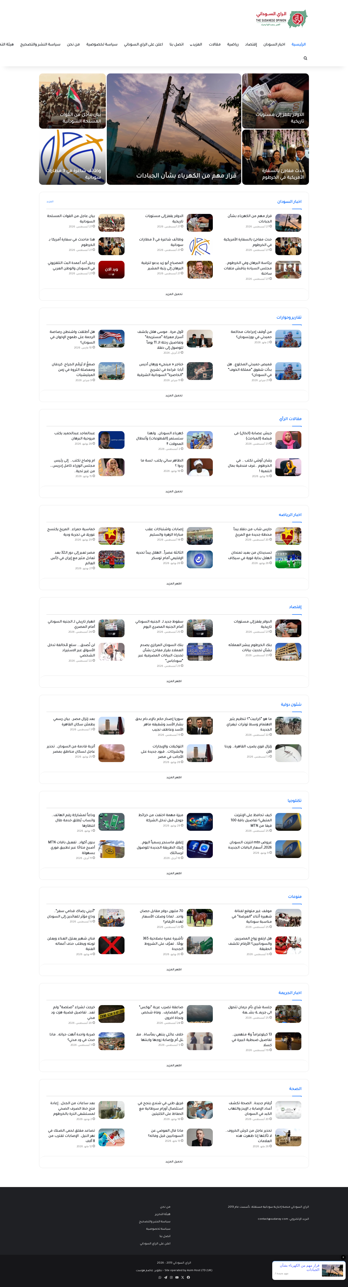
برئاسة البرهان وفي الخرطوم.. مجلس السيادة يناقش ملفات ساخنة (248, 269)
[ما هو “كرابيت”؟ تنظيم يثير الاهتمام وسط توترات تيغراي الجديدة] (288, 726)
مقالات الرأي (290, 419)
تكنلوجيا (295, 801)
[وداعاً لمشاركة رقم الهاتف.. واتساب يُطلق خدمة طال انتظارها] (111, 822)
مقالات (215, 45)
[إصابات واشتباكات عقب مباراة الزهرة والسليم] (200, 536)
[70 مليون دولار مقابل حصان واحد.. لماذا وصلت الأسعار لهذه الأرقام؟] (200, 918)
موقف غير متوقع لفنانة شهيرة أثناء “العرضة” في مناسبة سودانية (252, 917)
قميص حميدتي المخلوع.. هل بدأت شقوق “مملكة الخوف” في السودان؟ (249, 370)
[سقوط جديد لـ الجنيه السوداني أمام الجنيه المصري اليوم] (200, 628)
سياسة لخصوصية (101, 45)
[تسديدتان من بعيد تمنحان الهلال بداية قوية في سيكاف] (288, 559)
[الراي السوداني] (282, 18)
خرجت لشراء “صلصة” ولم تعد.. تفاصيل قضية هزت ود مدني (73, 1013)
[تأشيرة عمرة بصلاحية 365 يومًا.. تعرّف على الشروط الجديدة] (200, 945)
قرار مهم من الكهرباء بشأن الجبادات (186, 176)
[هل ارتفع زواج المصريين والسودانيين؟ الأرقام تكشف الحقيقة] (288, 945)
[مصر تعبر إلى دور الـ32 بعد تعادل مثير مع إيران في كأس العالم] (111, 559)
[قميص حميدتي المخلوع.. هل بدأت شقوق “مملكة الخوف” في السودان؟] (288, 371)
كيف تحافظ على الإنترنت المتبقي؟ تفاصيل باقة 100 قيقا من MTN (251, 821)
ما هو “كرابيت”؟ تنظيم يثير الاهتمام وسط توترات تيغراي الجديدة (249, 725)
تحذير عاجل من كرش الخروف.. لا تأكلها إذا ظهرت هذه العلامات (248, 1136)
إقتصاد (251, 45)
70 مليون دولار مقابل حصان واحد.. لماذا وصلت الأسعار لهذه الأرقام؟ (161, 917)
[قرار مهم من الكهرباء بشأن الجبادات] (174, 129)
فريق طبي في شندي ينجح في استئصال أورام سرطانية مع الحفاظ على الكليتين (160, 1109)
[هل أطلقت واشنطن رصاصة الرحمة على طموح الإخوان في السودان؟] (111, 339)
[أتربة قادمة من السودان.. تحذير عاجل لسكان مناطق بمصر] (111, 753)
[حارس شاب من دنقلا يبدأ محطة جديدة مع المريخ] (288, 536)
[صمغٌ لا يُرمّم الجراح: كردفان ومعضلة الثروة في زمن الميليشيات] (111, 371)
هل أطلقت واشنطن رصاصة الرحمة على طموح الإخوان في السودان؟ (72, 337)
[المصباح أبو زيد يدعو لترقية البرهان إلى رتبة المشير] (200, 270)
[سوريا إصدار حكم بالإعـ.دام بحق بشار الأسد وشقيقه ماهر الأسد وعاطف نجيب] (200, 726)
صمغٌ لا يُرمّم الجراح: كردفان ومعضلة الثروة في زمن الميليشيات (73, 370)
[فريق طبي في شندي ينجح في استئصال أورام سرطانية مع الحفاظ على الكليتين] (200, 1110)
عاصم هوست (144, 1270)
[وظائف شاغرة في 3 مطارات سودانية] (72, 157)
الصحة (295, 1089)
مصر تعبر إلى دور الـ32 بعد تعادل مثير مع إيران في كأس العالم (73, 558)
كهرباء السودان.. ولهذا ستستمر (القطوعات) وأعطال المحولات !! (159, 439)
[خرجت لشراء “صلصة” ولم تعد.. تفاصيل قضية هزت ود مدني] (111, 1014)
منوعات (295, 897)
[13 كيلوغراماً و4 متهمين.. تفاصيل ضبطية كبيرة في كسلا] (288, 1041)
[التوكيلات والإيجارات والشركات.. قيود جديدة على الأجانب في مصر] (200, 753)
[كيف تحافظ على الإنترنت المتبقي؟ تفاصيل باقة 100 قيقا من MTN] (288, 822)
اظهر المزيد (174, 584)
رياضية (233, 45)
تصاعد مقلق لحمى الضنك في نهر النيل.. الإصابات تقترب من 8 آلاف (71, 1136)
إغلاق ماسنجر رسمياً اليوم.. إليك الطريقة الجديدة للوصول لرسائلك (160, 848)
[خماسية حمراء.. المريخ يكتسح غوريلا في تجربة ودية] (111, 536)
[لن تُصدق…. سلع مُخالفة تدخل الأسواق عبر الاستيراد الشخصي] (111, 652)
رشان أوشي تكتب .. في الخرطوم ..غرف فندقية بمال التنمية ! (250, 466)
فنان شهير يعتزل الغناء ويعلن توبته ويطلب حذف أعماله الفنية (71, 944)
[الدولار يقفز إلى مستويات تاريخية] (275, 101)
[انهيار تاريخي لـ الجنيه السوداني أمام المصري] (111, 628)
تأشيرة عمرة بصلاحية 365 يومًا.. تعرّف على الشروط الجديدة (163, 944)
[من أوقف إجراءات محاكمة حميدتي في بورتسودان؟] (288, 339)
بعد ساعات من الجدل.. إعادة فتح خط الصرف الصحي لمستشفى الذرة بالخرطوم (72, 1109)
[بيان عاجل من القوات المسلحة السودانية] (72, 101)
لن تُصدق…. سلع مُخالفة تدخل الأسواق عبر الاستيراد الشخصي (71, 651)
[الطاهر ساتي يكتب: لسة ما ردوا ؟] (200, 467)
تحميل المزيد (174, 294)
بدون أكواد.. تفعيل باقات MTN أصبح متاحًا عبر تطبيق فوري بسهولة (71, 848)
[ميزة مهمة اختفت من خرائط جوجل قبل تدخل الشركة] (200, 822)
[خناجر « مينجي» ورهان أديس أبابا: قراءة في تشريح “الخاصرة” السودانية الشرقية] (200, 371)
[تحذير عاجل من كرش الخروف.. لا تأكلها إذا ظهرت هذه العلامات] (288, 1137)
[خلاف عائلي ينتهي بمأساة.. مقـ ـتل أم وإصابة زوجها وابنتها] (200, 1041)
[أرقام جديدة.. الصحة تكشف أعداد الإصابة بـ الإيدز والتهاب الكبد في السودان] (288, 1110)
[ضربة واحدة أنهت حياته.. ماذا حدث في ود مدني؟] (111, 1041)
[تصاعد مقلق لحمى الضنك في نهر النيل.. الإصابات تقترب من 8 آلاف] (111, 1137)
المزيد (197, 45)
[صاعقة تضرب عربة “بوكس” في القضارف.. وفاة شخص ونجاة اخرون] (200, 1014)
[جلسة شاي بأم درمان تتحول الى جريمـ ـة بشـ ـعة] (288, 1014)
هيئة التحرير (162, 1214)
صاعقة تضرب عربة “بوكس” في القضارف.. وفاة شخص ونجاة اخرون (161, 1013)
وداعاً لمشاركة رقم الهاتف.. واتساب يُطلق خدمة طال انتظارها (73, 821)
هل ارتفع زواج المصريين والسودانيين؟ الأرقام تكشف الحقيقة (250, 944)
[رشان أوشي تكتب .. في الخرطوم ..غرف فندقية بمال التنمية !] (288, 467)
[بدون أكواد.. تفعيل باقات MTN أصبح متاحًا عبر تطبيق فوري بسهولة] (111, 849)
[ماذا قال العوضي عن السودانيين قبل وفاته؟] (200, 1137)
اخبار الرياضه (290, 515)
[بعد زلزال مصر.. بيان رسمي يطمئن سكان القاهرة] (111, 726)
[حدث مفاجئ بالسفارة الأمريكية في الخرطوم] (275, 157)
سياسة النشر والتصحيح (40, 45)
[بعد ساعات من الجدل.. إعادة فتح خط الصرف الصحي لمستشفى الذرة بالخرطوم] (111, 1110)
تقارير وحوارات (289, 318)
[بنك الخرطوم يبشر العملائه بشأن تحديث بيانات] (288, 652)
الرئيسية (299, 45)
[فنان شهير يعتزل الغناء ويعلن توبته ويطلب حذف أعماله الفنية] (111, 945)
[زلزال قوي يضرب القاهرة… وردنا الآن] (288, 753)
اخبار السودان (274, 45)
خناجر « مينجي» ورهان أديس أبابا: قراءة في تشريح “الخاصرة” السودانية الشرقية (160, 370)
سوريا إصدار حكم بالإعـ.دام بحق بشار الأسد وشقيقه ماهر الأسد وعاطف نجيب (159, 725)
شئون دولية (291, 705)
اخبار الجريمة (290, 993)
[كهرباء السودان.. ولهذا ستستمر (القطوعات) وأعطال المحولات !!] (200, 440)
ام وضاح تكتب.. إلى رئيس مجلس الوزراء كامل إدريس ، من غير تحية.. (73, 466)
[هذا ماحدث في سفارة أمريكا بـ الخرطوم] (111, 246)
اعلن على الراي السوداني (143, 45)
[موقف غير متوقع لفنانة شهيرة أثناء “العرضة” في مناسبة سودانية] (288, 918)
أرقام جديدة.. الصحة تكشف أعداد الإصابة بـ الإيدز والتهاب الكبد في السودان (250, 1109)
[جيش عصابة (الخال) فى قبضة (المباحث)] (288, 440)
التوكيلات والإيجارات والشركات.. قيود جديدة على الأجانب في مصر (162, 752)
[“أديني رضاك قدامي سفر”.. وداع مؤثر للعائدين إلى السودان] (111, 918)
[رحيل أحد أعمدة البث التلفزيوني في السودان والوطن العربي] (111, 270)
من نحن (73, 45)
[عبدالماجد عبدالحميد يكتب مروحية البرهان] (111, 440)
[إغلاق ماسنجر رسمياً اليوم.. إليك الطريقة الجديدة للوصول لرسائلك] (200, 849)
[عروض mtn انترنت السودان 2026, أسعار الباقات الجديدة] (288, 849)
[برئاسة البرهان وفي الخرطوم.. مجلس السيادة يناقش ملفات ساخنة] (288, 270)
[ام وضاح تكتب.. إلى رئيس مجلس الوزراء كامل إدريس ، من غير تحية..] (111, 467)
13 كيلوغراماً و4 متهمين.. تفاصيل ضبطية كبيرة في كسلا (252, 1040)
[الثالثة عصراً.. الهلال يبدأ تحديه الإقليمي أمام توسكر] (200, 559)
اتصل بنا (176, 45)
